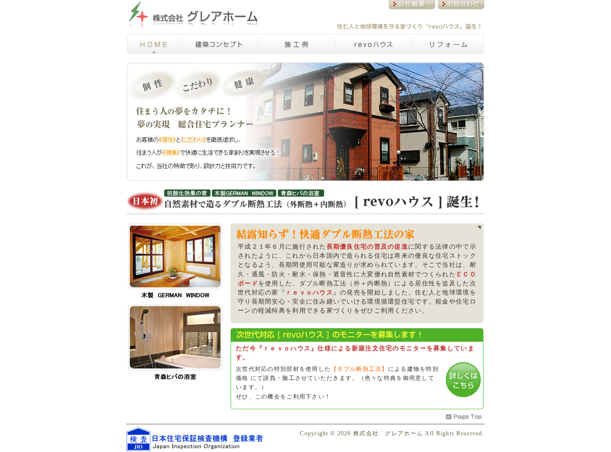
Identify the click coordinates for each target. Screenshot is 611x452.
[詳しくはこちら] (463, 379)
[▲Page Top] (464, 416)
